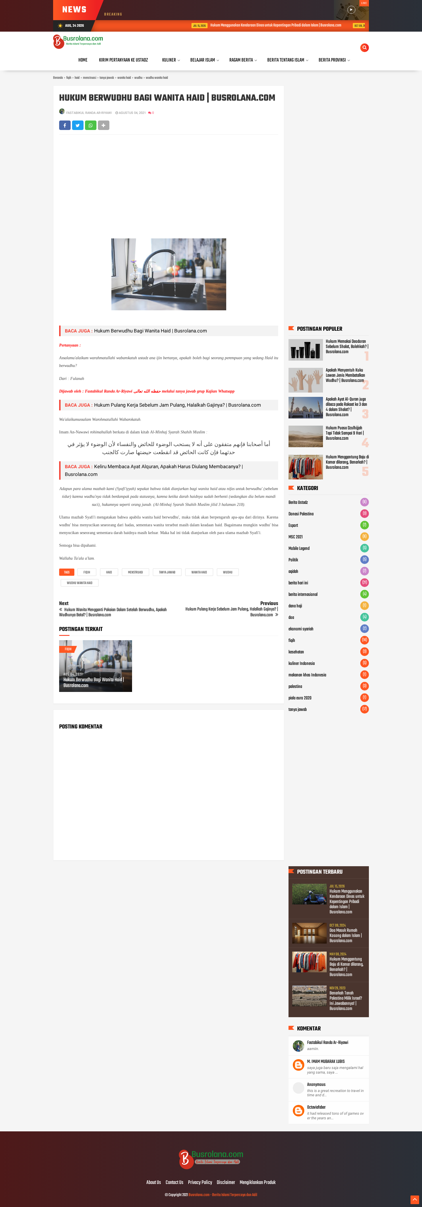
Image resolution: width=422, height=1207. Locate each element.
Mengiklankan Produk (258, 1183)
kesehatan (296, 652)
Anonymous (316, 1084)
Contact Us (174, 1183)
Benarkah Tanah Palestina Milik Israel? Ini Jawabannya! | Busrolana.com (346, 1001)
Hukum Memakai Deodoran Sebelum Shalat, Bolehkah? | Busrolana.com (347, 347)
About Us (153, 1183)
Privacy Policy (200, 1183)
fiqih (87, 572)
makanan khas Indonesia (307, 675)
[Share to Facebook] (65, 125)
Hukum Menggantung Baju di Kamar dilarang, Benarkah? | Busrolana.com (347, 462)
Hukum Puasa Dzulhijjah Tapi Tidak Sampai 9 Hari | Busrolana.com (345, 433)
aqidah (293, 571)
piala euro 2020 (300, 698)
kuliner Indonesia (302, 663)
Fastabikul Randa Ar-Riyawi (327, 1042)
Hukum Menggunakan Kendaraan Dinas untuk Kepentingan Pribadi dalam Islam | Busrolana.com (241, 25)
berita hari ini (298, 583)
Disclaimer (226, 1183)
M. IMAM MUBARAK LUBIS (326, 1061)
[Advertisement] (168, 180)
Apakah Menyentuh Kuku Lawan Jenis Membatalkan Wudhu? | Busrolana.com (345, 376)
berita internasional (303, 594)
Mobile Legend (299, 548)
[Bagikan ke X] (78, 125)
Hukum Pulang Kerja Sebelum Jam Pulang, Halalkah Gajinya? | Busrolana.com (177, 405)
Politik (293, 560)
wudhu (228, 572)
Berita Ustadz (298, 502)
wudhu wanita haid (79, 583)
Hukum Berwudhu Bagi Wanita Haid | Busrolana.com (150, 331)
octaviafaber (316, 1107)
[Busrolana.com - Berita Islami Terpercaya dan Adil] (211, 1171)
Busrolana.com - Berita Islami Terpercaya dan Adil (223, 1195)
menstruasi (135, 572)
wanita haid (199, 572)
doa (291, 617)
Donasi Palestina (301, 514)
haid (109, 572)
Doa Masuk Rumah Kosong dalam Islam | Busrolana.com (346, 936)
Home (83, 60)
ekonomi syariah (301, 629)
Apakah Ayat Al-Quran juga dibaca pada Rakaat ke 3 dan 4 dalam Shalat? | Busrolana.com (346, 407)
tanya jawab (167, 572)
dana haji (295, 606)
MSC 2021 (296, 537)
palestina (295, 686)
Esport (293, 525)
